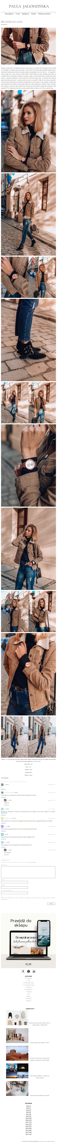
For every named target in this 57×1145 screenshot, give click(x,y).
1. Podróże (28, 978)
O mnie (18, 14)
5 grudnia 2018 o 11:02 (51, 800)
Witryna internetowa (6, 890)
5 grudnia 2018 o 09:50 (51, 792)
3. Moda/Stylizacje (28, 983)
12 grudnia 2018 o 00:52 (51, 850)
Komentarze (5, 781)
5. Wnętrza (28, 987)
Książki (28, 996)
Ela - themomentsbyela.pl (9, 792)
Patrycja (5, 826)
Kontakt (33, 14)
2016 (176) (28, 1124)
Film (28, 994)
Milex (5, 784)
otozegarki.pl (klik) (36, 761)
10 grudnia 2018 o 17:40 (51, 842)
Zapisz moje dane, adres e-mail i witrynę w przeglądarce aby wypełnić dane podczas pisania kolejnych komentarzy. (28, 898)
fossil (7, 759)
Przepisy (28, 1001)
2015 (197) (28, 1126)
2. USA (28, 980)
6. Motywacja (28, 989)
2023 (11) (28, 1110)
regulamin (52, 1141)
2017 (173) (28, 1122)
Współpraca (25, 14)
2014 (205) (28, 1128)
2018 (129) (28, 1120)
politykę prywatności (32, 862)
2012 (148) (28, 1132)
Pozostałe (28, 998)
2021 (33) (28, 1114)
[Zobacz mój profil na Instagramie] (28, 971)
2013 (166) (28, 1130)
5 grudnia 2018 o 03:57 (51, 784)
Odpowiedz (3, 789)
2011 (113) (28, 1134)
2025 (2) (28, 1106)
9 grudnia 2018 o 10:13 (51, 834)
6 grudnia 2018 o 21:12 (51, 818)
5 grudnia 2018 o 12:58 (51, 809)
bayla (30, 767)
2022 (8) (28, 1112)
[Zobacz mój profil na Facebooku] (23, 971)
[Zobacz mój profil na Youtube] (34, 971)
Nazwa (2, 879)
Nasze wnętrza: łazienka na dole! (39, 1095)
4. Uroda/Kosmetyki (28, 985)
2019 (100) (28, 1118)
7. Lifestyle (28, 992)
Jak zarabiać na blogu (8, 818)
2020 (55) (28, 1116)
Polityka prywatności (44, 14)
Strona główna (9, 14)
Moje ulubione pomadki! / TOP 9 (39, 1042)
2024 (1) (28, 1108)
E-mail (2, 885)
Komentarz (4, 865)
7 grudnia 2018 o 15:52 (51, 826)
